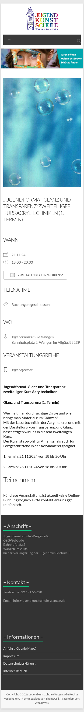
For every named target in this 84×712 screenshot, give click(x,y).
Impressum (11, 656)
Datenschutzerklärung (19, 663)
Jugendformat (22, 370)
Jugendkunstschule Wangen (32, 337)
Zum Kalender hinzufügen (38, 275)
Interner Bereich (15, 671)
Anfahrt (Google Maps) (19, 648)
